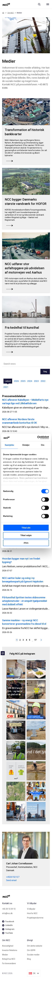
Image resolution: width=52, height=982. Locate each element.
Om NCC (10, 13)
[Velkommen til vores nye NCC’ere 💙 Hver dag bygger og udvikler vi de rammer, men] (15, 669)
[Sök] (39, 4)
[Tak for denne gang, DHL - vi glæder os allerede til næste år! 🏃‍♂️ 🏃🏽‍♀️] (15, 689)
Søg (45, 371)
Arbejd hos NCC (8, 959)
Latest (8, 381)
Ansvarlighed (7, 946)
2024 (29, 381)
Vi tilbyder (31, 909)
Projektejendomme (35, 918)
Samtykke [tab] (9, 445)
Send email (11, 880)
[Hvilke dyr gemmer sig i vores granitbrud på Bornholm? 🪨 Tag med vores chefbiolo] (15, 791)
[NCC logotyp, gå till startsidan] (6, 4)
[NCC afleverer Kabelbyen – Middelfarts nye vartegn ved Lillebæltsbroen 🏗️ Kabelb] (36, 669)
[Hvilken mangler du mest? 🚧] (15, 770)
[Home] (3, 13)
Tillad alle (26, 528)
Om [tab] (42, 445)
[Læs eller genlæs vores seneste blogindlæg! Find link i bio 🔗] (36, 791)
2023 (36, 381)
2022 (43, 381)
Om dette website (34, 946)
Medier (5, 955)
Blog (29, 959)
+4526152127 (12, 877)
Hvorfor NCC (32, 913)
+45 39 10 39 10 (8, 909)
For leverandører (9, 963)
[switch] (45, 499)
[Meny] (47, 4)
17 (35, 640)
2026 (16, 381)
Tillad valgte (26, 535)
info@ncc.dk (7, 913)
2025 (23, 381)
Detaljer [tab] (26, 445)
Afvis (26, 543)
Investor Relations (9, 950)
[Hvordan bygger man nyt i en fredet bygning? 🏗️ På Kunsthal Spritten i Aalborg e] (36, 811)
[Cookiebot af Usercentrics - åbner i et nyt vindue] (37, 437)
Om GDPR (31, 950)
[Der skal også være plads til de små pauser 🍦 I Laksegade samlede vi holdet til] (15, 730)
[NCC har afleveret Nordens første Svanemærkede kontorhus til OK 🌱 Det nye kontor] (15, 709)
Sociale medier (33, 955)
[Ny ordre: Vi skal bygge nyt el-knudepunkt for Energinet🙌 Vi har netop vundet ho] (36, 730)
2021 (5, 387)
